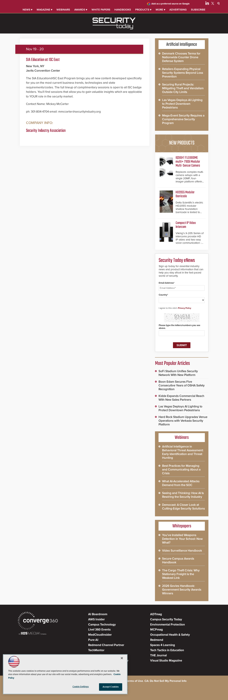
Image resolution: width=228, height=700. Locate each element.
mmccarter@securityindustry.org (79, 111)
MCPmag (156, 629)
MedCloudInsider (100, 635)
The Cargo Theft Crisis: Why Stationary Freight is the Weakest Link (181, 574)
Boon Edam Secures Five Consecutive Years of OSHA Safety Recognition (182, 385)
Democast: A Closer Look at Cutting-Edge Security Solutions (183, 506)
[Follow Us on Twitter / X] (212, 4)
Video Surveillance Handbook (182, 550)
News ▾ (27, 9)
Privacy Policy (184, 308)
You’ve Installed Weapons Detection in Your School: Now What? (182, 538)
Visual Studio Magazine (166, 660)
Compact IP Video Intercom (186, 225)
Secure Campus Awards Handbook (178, 560)
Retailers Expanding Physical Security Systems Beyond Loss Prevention (182, 72)
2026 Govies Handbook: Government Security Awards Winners (181, 589)
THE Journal (158, 655)
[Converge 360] (38, 621)
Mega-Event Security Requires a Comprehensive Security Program (183, 119)
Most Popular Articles (172, 363)
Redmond (156, 640)
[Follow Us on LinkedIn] (207, 4)
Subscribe (198, 9)
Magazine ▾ (44, 9)
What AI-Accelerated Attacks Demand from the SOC (181, 483)
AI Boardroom (97, 614)
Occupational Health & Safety (170, 635)
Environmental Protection (167, 624)
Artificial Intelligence (181, 44)
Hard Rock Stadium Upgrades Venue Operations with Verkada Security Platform (183, 420)
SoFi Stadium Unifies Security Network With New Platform (178, 373)
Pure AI (93, 640)
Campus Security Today (166, 619)
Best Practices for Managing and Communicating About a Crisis (181, 469)
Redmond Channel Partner (106, 645)
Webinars (63, 9)
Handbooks (122, 9)
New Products (181, 143)
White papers (101, 9)
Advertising (178, 9)
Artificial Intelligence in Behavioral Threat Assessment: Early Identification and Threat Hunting (182, 452)
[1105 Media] (32, 633)
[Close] (122, 658)
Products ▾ (143, 9)
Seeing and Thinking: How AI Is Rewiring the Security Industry (183, 495)
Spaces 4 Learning (162, 645)
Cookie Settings (80, 686)
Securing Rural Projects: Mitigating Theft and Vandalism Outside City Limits (183, 88)
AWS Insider (96, 619)
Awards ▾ (80, 9)
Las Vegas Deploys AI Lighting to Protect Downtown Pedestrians (182, 103)
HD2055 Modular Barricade (185, 194)
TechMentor (96, 650)
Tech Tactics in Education (167, 650)
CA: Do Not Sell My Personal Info (165, 681)
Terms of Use (134, 681)
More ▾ (160, 9)
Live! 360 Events (99, 629)
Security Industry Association (46, 130)
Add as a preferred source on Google (170, 3)
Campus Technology (102, 624)
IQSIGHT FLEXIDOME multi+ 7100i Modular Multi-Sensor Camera (188, 161)
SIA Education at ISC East (43, 59)
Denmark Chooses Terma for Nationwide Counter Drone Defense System (181, 57)
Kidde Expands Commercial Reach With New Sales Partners (181, 398)
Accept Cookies (111, 686)
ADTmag (156, 614)
